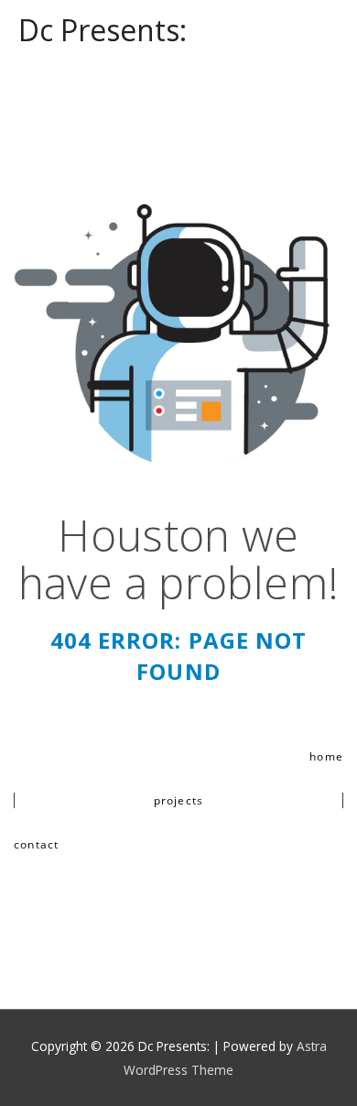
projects (179, 800)
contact (36, 844)
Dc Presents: (102, 29)
